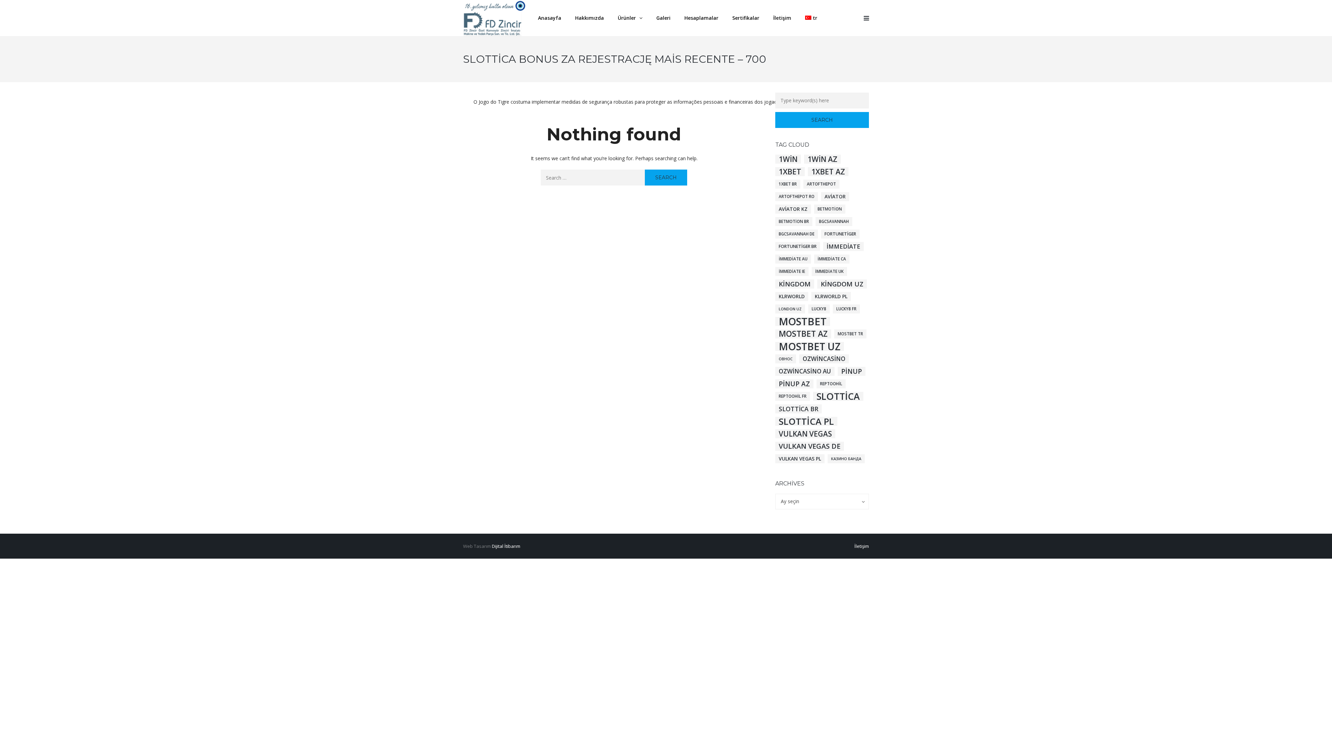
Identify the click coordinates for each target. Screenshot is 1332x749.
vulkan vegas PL (800, 458)
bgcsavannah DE (796, 233)
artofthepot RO (796, 196)
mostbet (803, 321)
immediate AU (793, 258)
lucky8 (819, 308)
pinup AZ (794, 383)
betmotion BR (794, 221)
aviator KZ (793, 209)
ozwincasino (824, 359)
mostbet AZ (803, 333)
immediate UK (829, 271)
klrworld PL (831, 296)
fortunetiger (840, 234)
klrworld (792, 296)
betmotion (830, 209)
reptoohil (831, 383)
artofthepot (821, 184)
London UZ (790, 309)
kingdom (795, 283)
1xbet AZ (828, 171)
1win (788, 159)
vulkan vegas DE (809, 446)
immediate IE (792, 271)
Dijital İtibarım (506, 546)
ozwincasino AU (805, 371)
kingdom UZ (842, 283)
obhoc (786, 358)
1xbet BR (788, 184)
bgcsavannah (834, 221)
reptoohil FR (792, 396)
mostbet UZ (809, 346)
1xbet (790, 171)
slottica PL (806, 421)
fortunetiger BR (798, 246)
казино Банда (846, 458)
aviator (835, 196)
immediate (843, 246)
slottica (838, 396)
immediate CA (832, 258)
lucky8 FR (846, 308)
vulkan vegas (805, 433)
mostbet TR (850, 333)
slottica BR (798, 409)
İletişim (861, 546)
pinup (851, 371)
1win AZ (822, 159)
